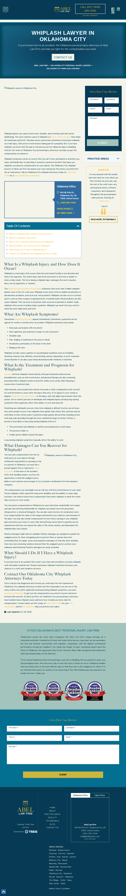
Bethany (52, 850)
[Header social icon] (112, 8)
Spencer (59, 877)
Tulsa (69, 880)
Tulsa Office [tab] (99, 795)
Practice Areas (52, 814)
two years (8, 471)
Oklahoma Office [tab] (80, 795)
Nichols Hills (54, 867)
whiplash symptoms (23, 319)
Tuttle (62, 880)
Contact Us (52, 827)
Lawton (72, 857)
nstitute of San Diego (32, 289)
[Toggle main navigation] (5, 9)
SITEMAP (66, 889)
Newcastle (62, 864)
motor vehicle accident (61, 137)
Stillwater (69, 877)
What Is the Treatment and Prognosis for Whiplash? (31, 242)
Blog (52, 824)
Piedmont (68, 874)
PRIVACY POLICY (55, 889)
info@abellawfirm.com (90, 836)
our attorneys (28, 606)
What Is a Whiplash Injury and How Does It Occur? (30, 234)
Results (52, 817)
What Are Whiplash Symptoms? (22, 238)
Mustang (53, 864)
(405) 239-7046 (68, 202)
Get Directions (64, 213)
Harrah (65, 857)
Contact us (63, 57)
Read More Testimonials (103, 219)
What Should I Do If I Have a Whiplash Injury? (28, 249)
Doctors (7, 374)
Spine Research (15, 289)
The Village (54, 880)
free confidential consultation (27, 175)
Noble (51, 870)
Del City (61, 854)
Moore (65, 860)
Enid (59, 857)
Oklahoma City (55, 874)
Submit (103, 142)
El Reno (52, 857)
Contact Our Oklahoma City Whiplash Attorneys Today (33, 253)
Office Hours (63, 209)
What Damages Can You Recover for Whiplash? (29, 246)
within (36, 468)
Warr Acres (54, 884)
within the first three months (23, 396)
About (52, 811)
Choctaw (53, 854)
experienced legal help (14, 593)
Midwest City (55, 860)
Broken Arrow (64, 850)
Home (52, 807)
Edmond (70, 854)
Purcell (52, 877)
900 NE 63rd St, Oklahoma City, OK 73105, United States (90, 829)
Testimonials (52, 821)
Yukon (62, 884)
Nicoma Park (65, 867)
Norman (58, 870)
